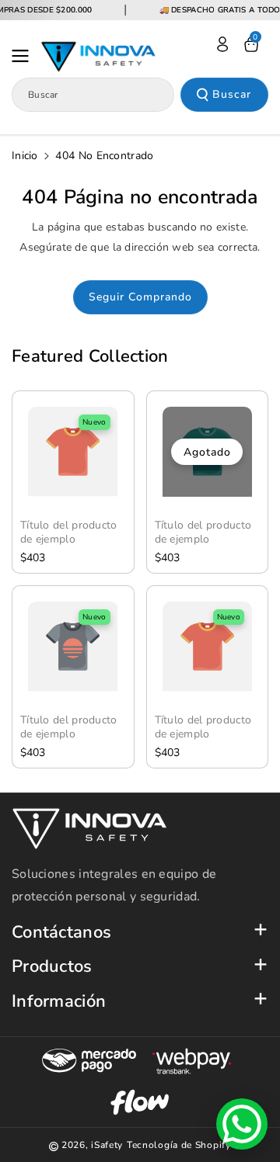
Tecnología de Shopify (179, 1145)
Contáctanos (61, 932)
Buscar (231, 94)
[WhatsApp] (242, 1124)
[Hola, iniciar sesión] (222, 44)
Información (59, 1001)
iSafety (107, 1145)
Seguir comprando (140, 297)
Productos (52, 967)
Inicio (25, 155)
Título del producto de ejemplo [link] (68, 532)
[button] (25, 56)
